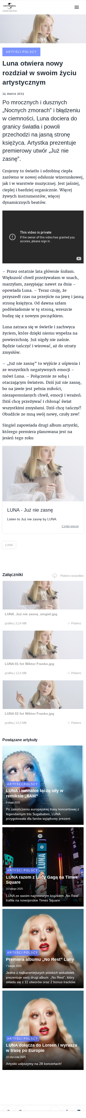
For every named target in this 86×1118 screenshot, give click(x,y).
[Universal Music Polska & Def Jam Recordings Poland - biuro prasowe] (9, 11)
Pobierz (76, 623)
